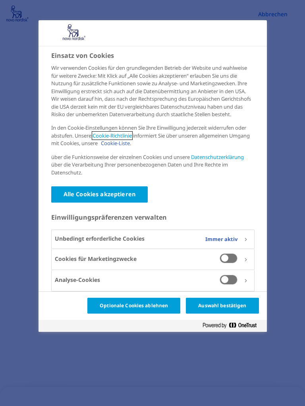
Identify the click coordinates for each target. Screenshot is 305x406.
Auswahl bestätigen (222, 305)
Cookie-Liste (115, 143)
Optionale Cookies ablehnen (134, 305)
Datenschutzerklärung (217, 157)
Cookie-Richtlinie (112, 135)
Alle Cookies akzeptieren (99, 194)
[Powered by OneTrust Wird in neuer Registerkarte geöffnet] (233, 326)
